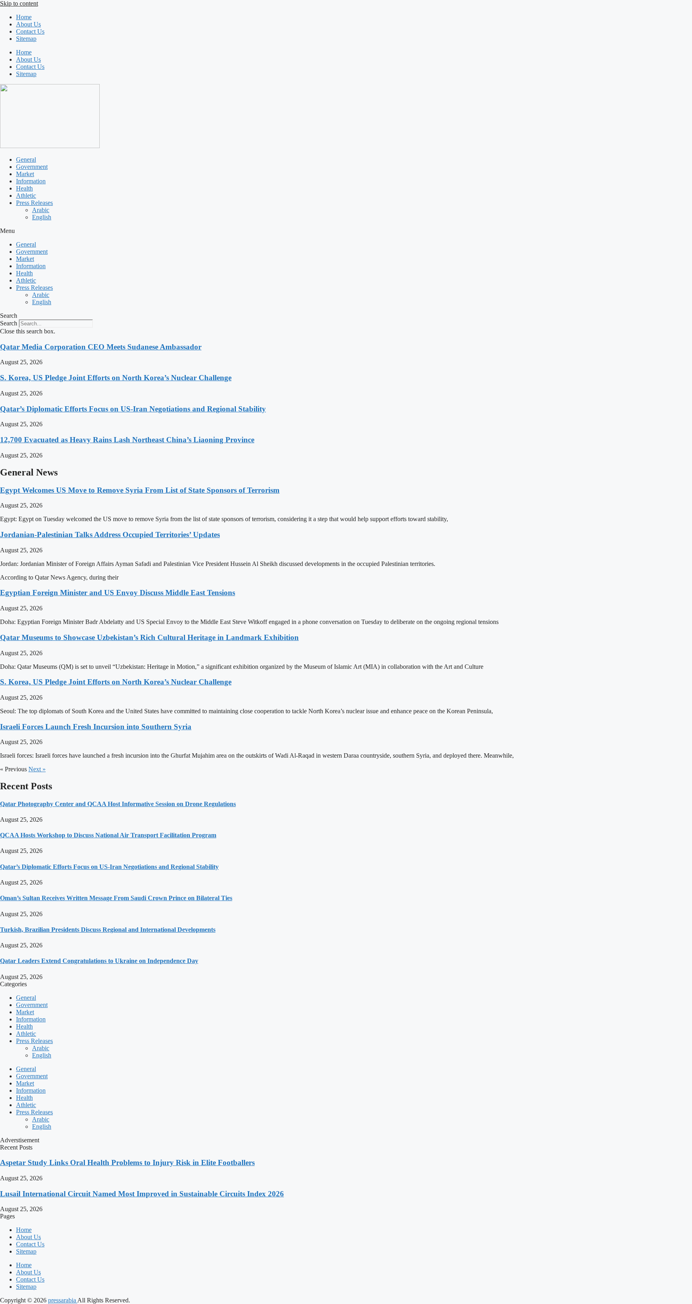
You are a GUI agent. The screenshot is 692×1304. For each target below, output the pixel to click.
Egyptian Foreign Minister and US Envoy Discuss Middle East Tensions (117, 592)
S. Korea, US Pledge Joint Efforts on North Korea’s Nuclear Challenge (115, 377)
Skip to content (19, 3)
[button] (346, 231)
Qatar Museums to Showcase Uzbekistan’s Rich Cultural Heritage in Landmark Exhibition (149, 637)
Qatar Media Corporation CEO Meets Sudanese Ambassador (100, 347)
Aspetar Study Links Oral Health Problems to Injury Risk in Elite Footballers (127, 1162)
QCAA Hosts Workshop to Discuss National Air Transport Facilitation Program (108, 835)
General (26, 159)
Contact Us (30, 31)
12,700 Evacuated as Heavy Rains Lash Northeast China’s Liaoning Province (127, 439)
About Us (28, 24)
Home (24, 17)
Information (31, 181)
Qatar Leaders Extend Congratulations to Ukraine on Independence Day (99, 960)
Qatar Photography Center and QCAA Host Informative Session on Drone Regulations (118, 803)
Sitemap (26, 38)
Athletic (26, 195)
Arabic (40, 210)
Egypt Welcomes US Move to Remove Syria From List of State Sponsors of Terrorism (140, 490)
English (41, 217)
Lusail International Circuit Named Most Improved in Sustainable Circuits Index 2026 (142, 1194)
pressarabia (62, 1300)
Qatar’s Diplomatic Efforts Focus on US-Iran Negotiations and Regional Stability (133, 409)
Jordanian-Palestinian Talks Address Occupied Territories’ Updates (110, 534)
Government (32, 166)
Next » (37, 769)
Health (24, 188)
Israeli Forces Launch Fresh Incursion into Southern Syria (95, 726)
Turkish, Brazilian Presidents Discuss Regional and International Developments (107, 929)
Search (8, 323)
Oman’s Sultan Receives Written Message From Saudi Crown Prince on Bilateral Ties (116, 898)
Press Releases (34, 202)
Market (25, 174)
